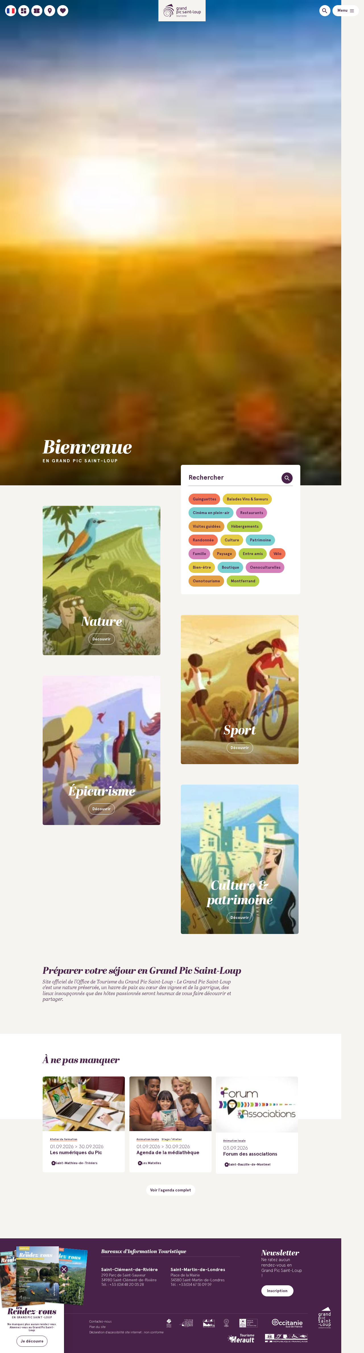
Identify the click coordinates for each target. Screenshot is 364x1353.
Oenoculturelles (265, 568)
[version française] (10, 10)
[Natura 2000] (208, 1323)
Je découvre (32, 1341)
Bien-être (202, 568)
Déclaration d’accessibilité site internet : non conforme (126, 1332)
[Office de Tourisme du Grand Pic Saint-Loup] (182, 10)
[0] (62, 10)
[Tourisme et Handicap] (286, 1338)
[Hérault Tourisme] (241, 1338)
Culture (232, 540)
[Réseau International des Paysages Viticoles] (186, 1323)
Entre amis (253, 554)
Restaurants (251, 513)
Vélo (278, 554)
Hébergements (244, 527)
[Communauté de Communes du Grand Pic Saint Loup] (324, 1317)
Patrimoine (260, 540)
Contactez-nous (100, 1321)
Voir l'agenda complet (170, 1190)
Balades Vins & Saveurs (247, 499)
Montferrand (243, 581)
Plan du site (97, 1327)
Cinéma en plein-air (211, 513)
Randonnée (203, 540)
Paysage (224, 554)
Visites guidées (206, 527)
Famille (199, 554)
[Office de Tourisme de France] (169, 1323)
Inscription (277, 1291)
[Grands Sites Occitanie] (226, 1323)
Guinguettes (204, 499)
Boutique (230, 568)
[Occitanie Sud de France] (287, 1323)
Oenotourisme (206, 581)
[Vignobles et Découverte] (248, 1323)
